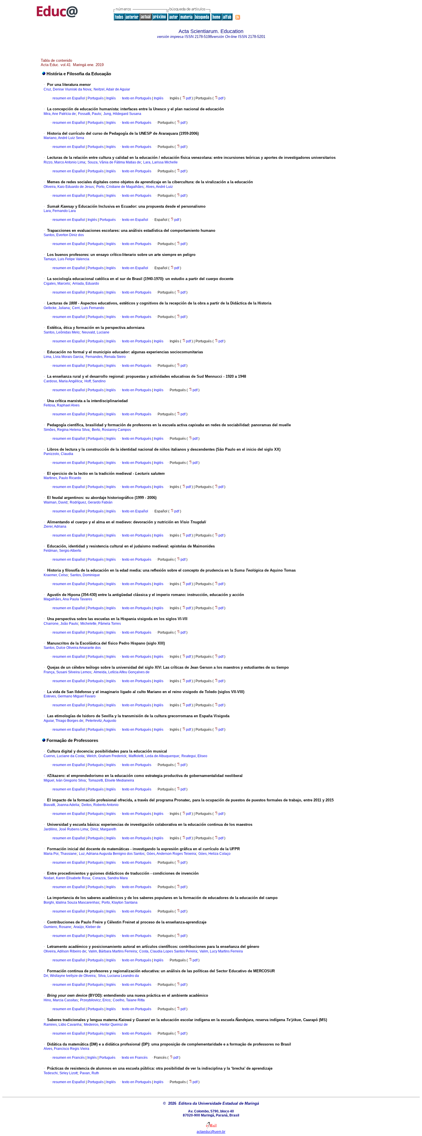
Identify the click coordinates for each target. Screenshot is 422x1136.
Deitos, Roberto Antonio (100, 805)
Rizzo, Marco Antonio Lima (64, 162)
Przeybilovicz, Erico (95, 1000)
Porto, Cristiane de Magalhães (120, 187)
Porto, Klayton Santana (120, 902)
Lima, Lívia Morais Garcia (63, 357)
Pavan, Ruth (89, 1073)
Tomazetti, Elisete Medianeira (111, 780)
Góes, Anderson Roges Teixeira (171, 854)
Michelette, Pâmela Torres (100, 624)
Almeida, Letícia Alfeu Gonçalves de (122, 672)
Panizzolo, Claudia (58, 454)
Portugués (95, 98)
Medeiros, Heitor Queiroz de (106, 1025)
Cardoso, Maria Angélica (63, 381)
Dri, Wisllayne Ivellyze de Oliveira (70, 976)
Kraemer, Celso (56, 575)
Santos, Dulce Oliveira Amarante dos (72, 648)
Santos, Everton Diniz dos (64, 235)
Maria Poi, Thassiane (60, 854)
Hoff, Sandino (95, 381)
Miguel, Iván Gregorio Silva (65, 780)
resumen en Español (69, 98)
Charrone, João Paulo (61, 624)
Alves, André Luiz (159, 187)
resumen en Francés (69, 1058)
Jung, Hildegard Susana (122, 114)
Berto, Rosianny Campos (111, 430)
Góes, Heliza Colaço (214, 854)
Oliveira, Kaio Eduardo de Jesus (69, 187)
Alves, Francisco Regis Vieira (66, 1049)
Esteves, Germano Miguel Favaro (70, 696)
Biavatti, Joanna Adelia (61, 805)
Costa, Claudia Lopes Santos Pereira (168, 951)
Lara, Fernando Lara (60, 211)
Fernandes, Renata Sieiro (106, 357)
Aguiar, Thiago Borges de (63, 721)
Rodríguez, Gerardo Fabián (91, 502)
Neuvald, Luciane (95, 332)
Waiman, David (55, 502)
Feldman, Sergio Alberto (62, 551)
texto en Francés (135, 1058)
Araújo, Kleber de (87, 927)
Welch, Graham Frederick (106, 756)
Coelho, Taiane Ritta (129, 1000)
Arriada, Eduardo (85, 283)
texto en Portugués (136, 98)
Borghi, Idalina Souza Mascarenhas (71, 902)
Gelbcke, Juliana (57, 308)
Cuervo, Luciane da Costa (64, 756)
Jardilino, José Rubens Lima (66, 829)
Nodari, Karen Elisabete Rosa (67, 878)
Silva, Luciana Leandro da (118, 976)
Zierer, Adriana (55, 526)
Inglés (110, 98)
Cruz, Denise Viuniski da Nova (67, 89)
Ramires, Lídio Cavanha (63, 1025)
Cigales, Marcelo (57, 283)
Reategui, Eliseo (194, 756)
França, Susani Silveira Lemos (67, 672)
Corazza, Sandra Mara (110, 878)
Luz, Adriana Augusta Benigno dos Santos (111, 854)
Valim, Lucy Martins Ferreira (221, 951)
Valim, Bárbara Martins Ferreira (112, 951)
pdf (189, 98)
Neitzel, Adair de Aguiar (112, 89)
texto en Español (135, 220)
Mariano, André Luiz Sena (64, 138)
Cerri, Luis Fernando (88, 308)
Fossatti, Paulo (89, 114)
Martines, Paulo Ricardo (62, 478)
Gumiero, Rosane (57, 927)
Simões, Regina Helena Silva (67, 430)
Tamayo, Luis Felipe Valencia (66, 259)
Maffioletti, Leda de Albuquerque (154, 756)
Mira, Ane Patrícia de (60, 114)
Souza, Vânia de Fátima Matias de (114, 162)
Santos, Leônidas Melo (62, 332)
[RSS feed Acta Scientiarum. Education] (237, 17)
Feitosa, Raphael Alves (62, 405)
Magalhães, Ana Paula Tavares (68, 599)
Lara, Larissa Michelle (160, 162)
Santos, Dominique (85, 575)
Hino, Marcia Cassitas (61, 1000)
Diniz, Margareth (103, 829)
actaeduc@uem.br (211, 1132)
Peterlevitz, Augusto (101, 721)
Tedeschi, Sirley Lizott (61, 1073)
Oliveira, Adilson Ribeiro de (65, 951)
